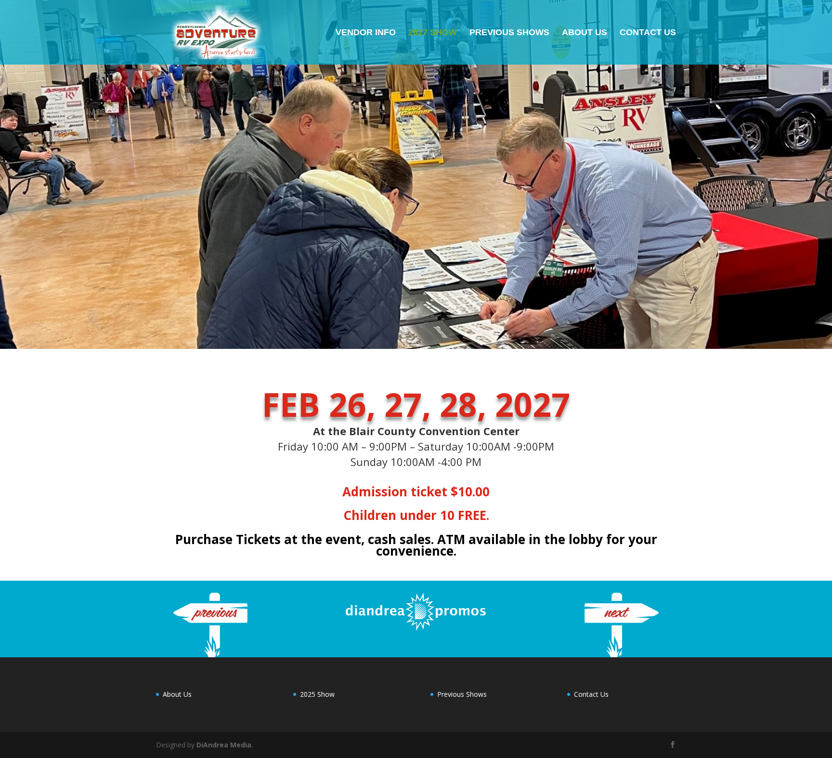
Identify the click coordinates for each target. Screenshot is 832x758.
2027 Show (432, 33)
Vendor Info (366, 33)
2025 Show (317, 694)
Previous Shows (509, 33)
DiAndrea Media (223, 744)
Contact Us (648, 33)
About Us (584, 33)
